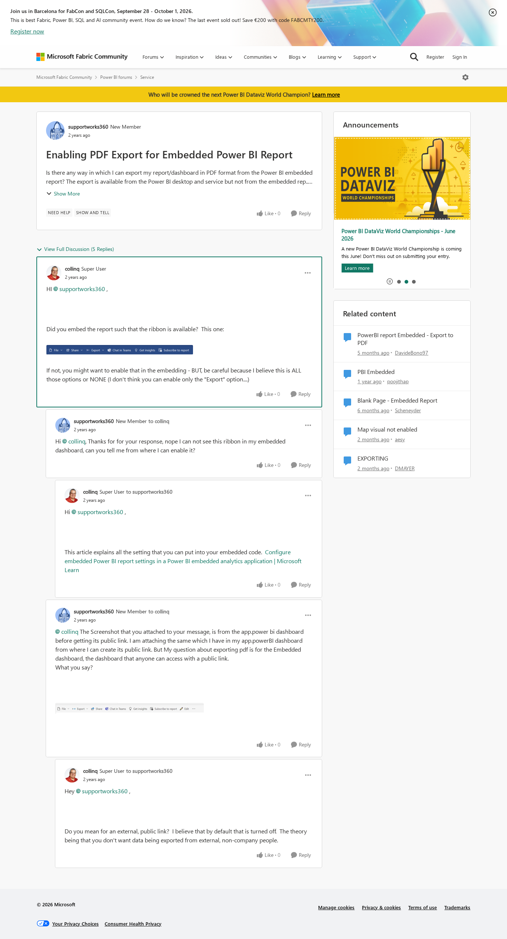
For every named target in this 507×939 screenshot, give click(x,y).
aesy (400, 439)
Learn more (326, 94)
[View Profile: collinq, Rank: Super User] (53, 272)
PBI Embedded (376, 371)
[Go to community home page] (82, 57)
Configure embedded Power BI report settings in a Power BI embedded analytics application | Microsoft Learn (183, 561)
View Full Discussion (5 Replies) (79, 248)
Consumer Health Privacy (133, 923)
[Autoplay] (390, 281)
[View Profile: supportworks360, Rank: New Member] (55, 130)
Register (435, 57)
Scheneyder (408, 410)
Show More (67, 193)
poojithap (398, 381)
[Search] (414, 56)
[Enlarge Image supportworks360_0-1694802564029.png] (129, 708)
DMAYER (405, 468)
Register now (27, 31)
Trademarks (457, 907)
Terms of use (422, 907)
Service (147, 77)
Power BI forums (116, 77)
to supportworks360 (149, 491)
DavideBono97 (411, 352)
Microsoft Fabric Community (64, 77)
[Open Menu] (465, 77)
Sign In (459, 57)
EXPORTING (372, 458)
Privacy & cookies (381, 907)
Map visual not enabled (387, 429)
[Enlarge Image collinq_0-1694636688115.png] (119, 350)
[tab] (398, 281)
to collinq (158, 421)
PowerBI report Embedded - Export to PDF (405, 338)
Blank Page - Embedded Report (397, 400)
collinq (72, 268)
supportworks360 (88, 126)
